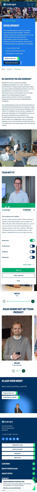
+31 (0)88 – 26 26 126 (12, 434)
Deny (18, 280)
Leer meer (6, 464)
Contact (5, 478)
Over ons (9, 69)
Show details (27, 264)
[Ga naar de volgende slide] (33, 301)
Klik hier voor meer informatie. (12, 488)
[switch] (32, 246)
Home (3, 69)
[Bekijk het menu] (32, 4)
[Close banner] (34, 210)
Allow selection (18, 275)
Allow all (18, 270)
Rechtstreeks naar (10, 469)
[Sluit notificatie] (35, 479)
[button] (7, 301)
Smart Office (7, 473)
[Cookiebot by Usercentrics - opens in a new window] (23, 210)
